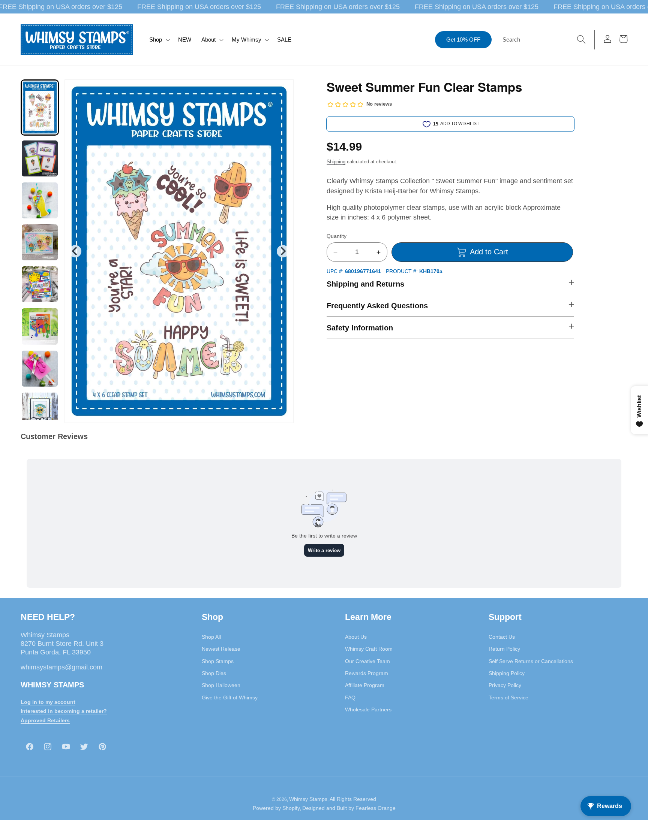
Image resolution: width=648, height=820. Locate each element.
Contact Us (502, 637)
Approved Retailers (45, 720)
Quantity (336, 236)
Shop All (211, 637)
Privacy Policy (505, 685)
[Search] (581, 39)
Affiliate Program (364, 685)
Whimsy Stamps (308, 799)
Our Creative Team (367, 661)
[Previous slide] (75, 251)
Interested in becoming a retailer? (64, 711)
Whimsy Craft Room (369, 649)
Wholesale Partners (368, 709)
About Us (356, 637)
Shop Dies (214, 673)
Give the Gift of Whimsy (230, 698)
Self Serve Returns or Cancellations (531, 661)
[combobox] (544, 39)
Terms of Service (508, 698)
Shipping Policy (507, 673)
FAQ (350, 698)
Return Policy (504, 649)
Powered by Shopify (276, 808)
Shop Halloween (221, 685)
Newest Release (221, 649)
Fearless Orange (376, 808)
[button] (158, 39)
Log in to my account (48, 702)
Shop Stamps (218, 661)
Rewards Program (366, 673)
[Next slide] (283, 251)
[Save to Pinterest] (283, 90)
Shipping (336, 161)
